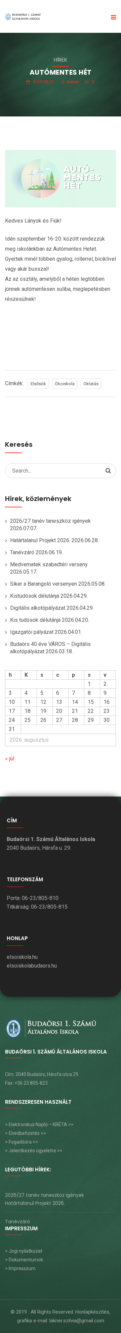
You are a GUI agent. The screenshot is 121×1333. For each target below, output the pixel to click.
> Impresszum (20, 1268)
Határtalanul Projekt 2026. (40, 540)
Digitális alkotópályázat (37, 608)
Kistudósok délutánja (34, 596)
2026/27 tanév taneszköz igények (50, 521)
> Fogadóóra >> (21, 1142)
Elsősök (38, 383)
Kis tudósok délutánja (35, 620)
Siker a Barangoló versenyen (43, 584)
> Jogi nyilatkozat (23, 1251)
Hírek (60, 60)
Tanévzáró (22, 552)
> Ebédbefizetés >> (25, 1133)
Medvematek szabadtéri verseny (49, 564)
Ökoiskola (65, 383)
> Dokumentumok (24, 1259)
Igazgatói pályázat (31, 632)
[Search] (108, 470)
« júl (9, 758)
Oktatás (90, 383)
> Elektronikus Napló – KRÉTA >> (39, 1124)
